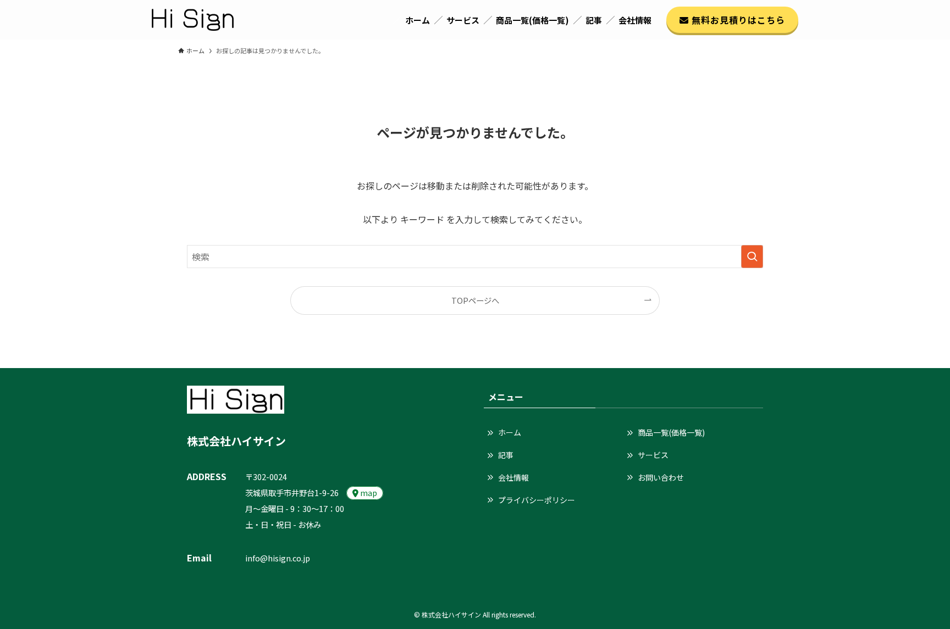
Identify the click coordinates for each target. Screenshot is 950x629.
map (367, 492)
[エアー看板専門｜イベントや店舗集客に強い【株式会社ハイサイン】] (193, 20)
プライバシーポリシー (536, 499)
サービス (653, 454)
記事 (505, 454)
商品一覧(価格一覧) (671, 432)
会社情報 (513, 477)
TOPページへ (475, 300)
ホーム (509, 432)
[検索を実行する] (752, 256)
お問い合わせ (661, 477)
